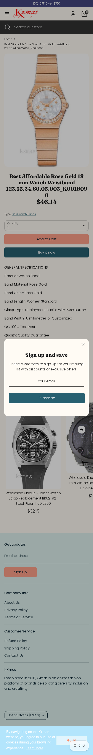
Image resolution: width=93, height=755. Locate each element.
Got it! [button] (71, 740)
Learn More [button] (34, 748)
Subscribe (46, 397)
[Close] (83, 344)
